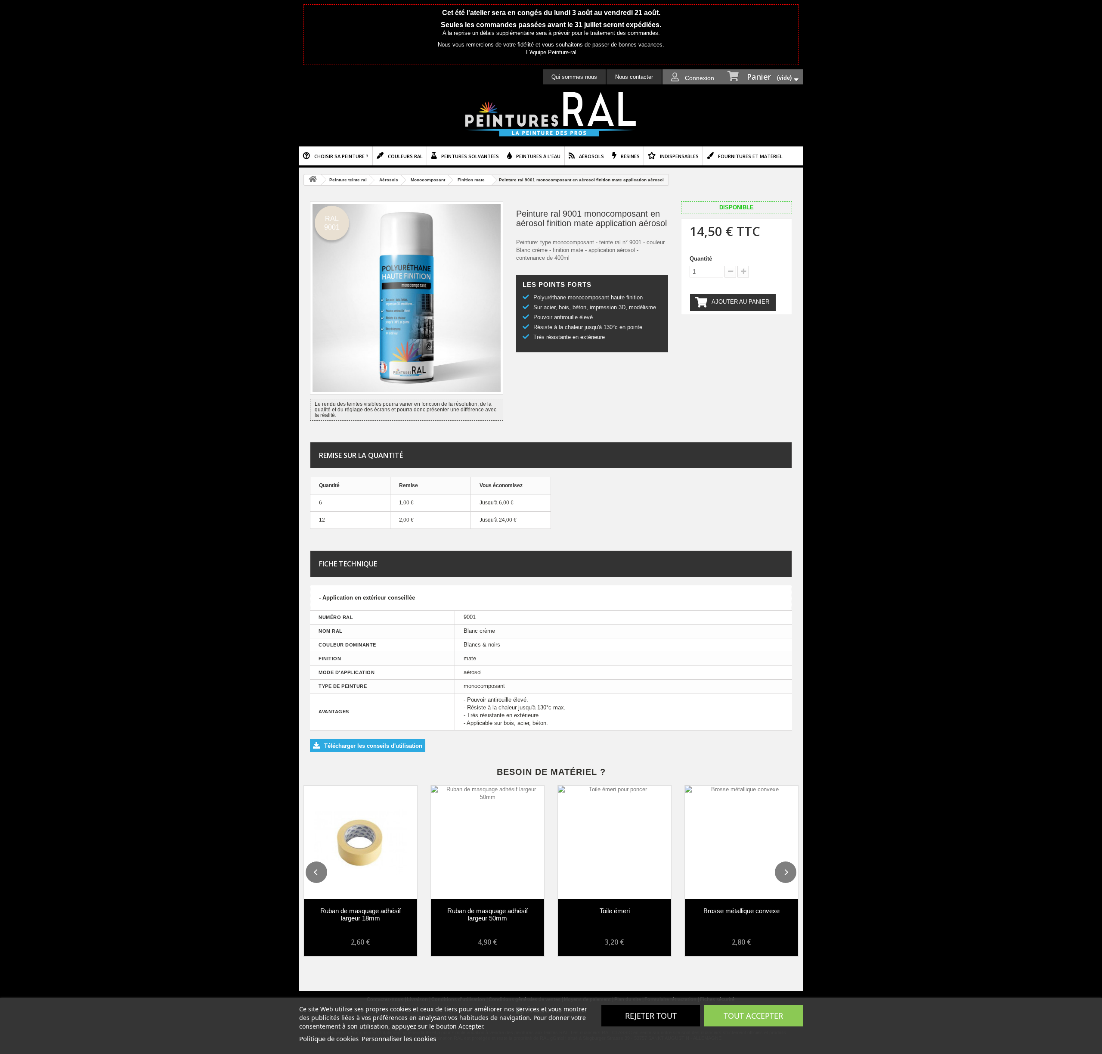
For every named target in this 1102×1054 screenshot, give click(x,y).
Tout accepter (753, 1015)
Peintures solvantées (470, 156)
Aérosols (591, 156)
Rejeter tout (651, 1015)
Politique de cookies (329, 1038)
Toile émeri (615, 910)
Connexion (698, 78)
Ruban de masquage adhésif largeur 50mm (487, 914)
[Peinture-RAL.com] (551, 114)
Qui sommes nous (574, 77)
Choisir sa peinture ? (341, 156)
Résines (630, 156)
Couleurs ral (405, 156)
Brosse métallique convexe (741, 910)
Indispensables (679, 156)
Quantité (701, 258)
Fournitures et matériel (750, 156)
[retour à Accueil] (312, 179)
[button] (316, 872)
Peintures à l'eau (538, 156)
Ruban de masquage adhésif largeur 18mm (360, 914)
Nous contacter (634, 77)
